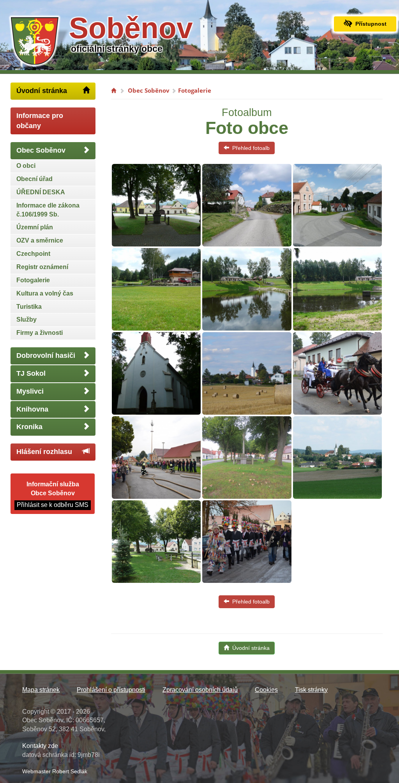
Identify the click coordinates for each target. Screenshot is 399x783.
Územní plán (34, 227)
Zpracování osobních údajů (200, 689)
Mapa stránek (41, 689)
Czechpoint (33, 253)
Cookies (266, 689)
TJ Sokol (31, 373)
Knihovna (32, 409)
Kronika (29, 427)
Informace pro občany (39, 121)
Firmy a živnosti (39, 332)
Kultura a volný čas (44, 293)
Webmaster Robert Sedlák (54, 771)
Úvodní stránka (41, 91)
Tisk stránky (311, 689)
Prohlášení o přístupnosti (111, 689)
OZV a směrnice (39, 240)
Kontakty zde (40, 746)
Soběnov (131, 28)
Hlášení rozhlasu (44, 452)
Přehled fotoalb (249, 148)
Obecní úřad (34, 179)
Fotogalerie (33, 280)
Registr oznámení (42, 267)
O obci (25, 165)
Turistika (29, 306)
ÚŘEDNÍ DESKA (40, 192)
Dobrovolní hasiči (45, 355)
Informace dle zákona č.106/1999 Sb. (47, 210)
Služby (26, 319)
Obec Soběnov (40, 150)
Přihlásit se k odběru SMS (52, 504)
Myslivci (30, 391)
